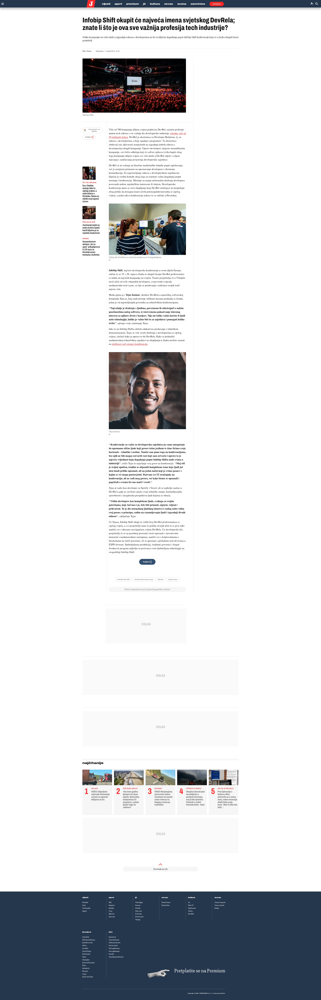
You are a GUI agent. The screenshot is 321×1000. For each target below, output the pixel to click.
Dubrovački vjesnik (88, 963)
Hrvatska (85, 902)
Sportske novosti (87, 943)
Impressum (112, 937)
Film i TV (191, 905)
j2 (136, 897)
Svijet (84, 905)
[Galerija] (134, 85)
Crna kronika (86, 908)
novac (165, 897)
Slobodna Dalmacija (88, 940)
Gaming (137, 920)
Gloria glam (85, 960)
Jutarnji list (85, 937)
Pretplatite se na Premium (199, 971)
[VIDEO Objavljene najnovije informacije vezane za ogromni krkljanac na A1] (97, 778)
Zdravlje (137, 908)
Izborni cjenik (113, 946)
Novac (168, 4)
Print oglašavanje (114, 951)
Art (189, 902)
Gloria (84, 957)
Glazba (190, 911)
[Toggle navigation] (2, 3)
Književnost (192, 908)
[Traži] (316, 4)
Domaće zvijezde (220, 902)
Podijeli (88, 137)
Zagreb (84, 911)
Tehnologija (139, 902)
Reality (217, 908)
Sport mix (112, 917)
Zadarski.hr (86, 968)
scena (218, 897)
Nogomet (112, 905)
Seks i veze (138, 911)
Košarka (111, 908)
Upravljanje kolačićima (116, 957)
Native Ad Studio (87, 977)
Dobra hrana (86, 954)
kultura (191, 897)
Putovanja (138, 914)
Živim (84, 965)
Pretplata (217, 4)
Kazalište (191, 914)
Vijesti (106, 4)
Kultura (155, 4)
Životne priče (139, 917)
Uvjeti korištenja (114, 940)
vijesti (85, 897)
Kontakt (111, 954)
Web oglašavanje (114, 948)
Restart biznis (166, 902)
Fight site (111, 914)
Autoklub (85, 948)
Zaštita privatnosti (114, 943)
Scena (181, 4)
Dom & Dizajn (86, 951)
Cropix (84, 974)
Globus (84, 946)
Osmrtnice (198, 4)
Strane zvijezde (219, 905)
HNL (110, 902)
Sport (118, 4)
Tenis (110, 911)
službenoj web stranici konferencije (130, 344)
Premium (132, 4)
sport (111, 897)
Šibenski (85, 971)
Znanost (137, 905)
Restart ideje (166, 905)
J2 (144, 4)
